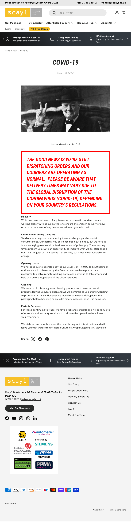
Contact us (74, 402)
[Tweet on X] (33, 339)
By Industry (35, 23)
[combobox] (78, 12)
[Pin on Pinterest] (47, 339)
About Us (106, 23)
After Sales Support (58, 23)
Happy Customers (78, 390)
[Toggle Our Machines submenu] (24, 23)
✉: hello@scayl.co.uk (113, 2)
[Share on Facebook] (40, 339)
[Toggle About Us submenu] (115, 23)
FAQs (8, 29)
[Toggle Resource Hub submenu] (96, 23)
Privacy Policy (98, 510)
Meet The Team (76, 415)
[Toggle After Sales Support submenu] (72, 23)
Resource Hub (85, 23)
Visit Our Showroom (20, 408)
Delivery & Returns (78, 396)
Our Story (73, 384)
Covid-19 (24, 51)
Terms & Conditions (117, 510)
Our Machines (13, 23)
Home (7, 51)
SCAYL (15, 503)
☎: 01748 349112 (87, 2)
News (15, 51)
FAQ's (71, 408)
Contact (20, 29)
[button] (123, 12)
